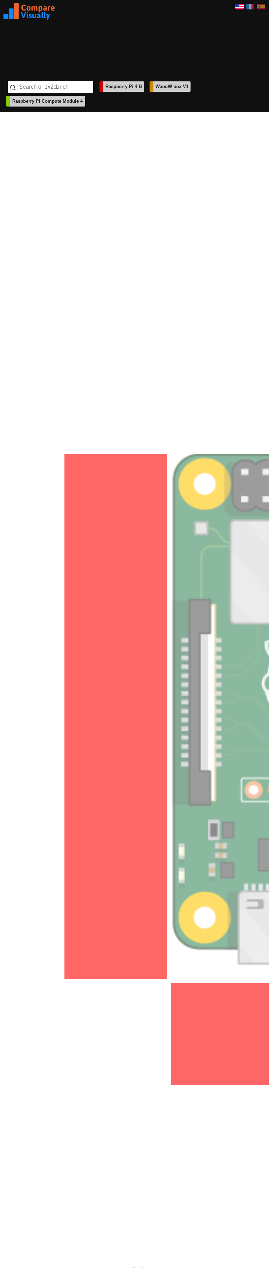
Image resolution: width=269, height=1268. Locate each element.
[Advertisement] (145, 38)
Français (250, 6)
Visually (29, 11)
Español (261, 6)
